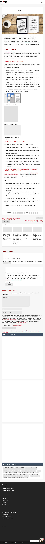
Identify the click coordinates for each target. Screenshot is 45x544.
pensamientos (30, 474)
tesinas (9, 477)
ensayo (13, 470)
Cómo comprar (5, 484)
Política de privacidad (17, 325)
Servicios (4, 502)
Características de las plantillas (8, 488)
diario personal (33, 469)
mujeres (10, 474)
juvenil (15, 472)
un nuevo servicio (27, 42)
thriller (18, 477)
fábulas (39, 470)
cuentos (27, 469)
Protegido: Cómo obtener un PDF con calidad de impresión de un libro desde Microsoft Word (17, 238)
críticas (16, 469)
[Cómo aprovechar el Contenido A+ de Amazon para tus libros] (37, 229)
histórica (6, 472)
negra (14, 474)
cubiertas (21, 469)
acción (5, 467)
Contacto (4, 504)
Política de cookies (5, 514)
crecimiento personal (9, 469)
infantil (11, 472)
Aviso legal (4, 498)
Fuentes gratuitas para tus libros (27, 235)
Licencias (4, 486)
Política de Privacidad (21, 322)
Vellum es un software (9, 52)
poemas (36, 474)
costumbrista (34, 467)
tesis (13, 477)
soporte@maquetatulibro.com (9, 319)
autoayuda (16, 467)
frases (34, 470)
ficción (30, 470)
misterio (37, 472)
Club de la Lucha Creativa (19, 542)
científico (27, 467)
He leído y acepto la (13, 325)
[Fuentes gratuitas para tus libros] (27, 229)
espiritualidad (24, 470)
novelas (24, 474)
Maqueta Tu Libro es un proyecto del (8, 542)
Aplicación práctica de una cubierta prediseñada (7, 236)
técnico (22, 477)
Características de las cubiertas (8, 490)
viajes (26, 477)
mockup (5, 474)
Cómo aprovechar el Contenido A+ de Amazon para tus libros (37, 236)
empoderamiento (7, 470)
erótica (18, 470)
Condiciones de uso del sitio (7, 518)
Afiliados (4, 526)
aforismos (10, 467)
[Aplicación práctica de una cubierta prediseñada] (7, 229)
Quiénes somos (5, 500)
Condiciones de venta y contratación (9, 512)
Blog (19, 10)
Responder (7, 263)
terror (5, 477)
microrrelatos (30, 472)
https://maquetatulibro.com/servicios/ (13, 280)
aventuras (22, 467)
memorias (24, 472)
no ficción (19, 474)
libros (19, 472)
